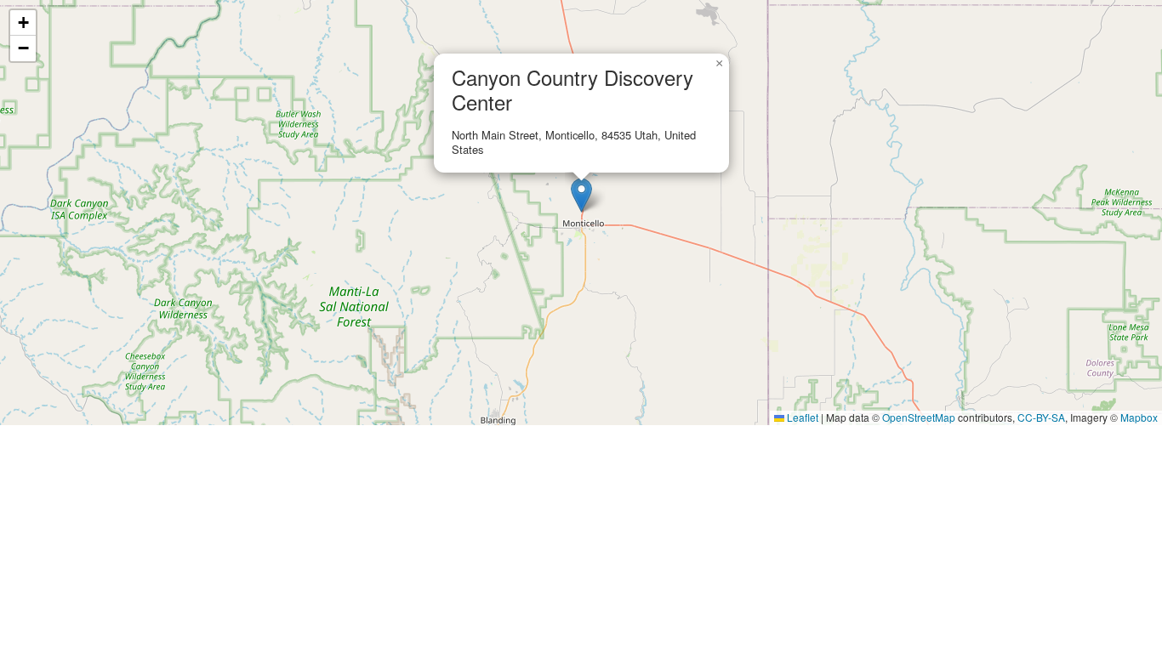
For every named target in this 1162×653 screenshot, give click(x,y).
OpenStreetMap (918, 417)
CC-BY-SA (1041, 417)
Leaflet (801, 417)
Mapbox (1139, 417)
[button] (581, 195)
